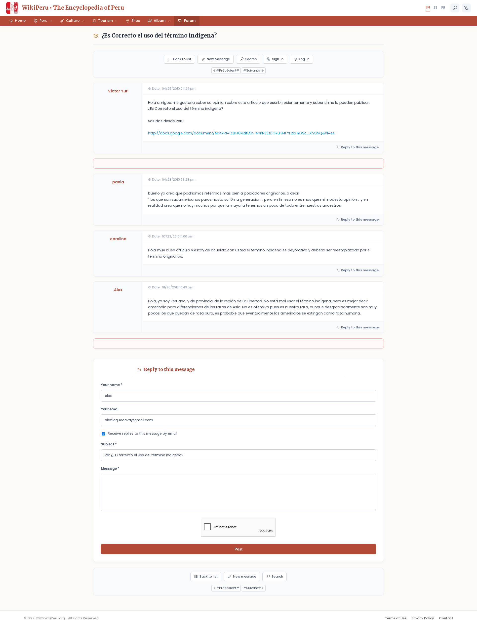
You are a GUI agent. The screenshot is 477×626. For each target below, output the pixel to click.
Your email (110, 409)
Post (238, 549)
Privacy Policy (422, 618)
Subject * (109, 444)
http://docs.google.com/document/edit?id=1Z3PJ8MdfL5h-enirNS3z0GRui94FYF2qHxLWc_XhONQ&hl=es (241, 133)
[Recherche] (454, 7)
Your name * (111, 385)
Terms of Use (395, 618)
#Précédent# (227, 70)
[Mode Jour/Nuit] (466, 7)
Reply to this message (360, 147)
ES (435, 7)
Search (251, 59)
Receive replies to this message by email (142, 433)
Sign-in (277, 59)
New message (218, 59)
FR (443, 7)
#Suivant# (252, 70)
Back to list (182, 59)
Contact (446, 618)
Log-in (304, 59)
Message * (110, 468)
